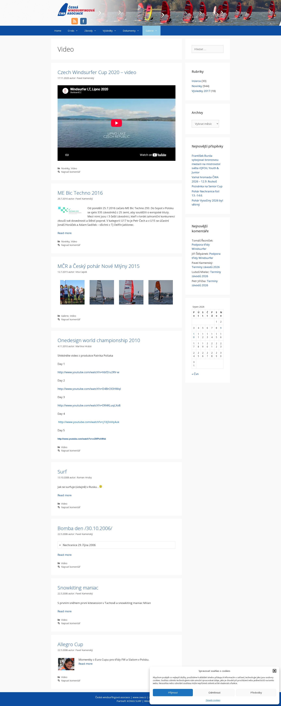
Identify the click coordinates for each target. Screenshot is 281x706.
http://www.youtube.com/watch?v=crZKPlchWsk (82, 439)
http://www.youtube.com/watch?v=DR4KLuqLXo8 (89, 405)
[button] (274, 670)
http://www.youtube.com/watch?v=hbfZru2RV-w (88, 372)
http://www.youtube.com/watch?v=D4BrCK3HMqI (89, 389)
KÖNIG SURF (134, 701)
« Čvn (195, 374)
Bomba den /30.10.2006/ (85, 528)
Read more (65, 233)
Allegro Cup (70, 644)
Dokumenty (129, 30)
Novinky (65, 168)
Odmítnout (214, 692)
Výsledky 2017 (201, 91)
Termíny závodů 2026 (206, 267)
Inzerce (196, 81)
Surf (62, 471)
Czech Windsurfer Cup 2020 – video (97, 72)
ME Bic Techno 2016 (80, 192)
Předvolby (256, 692)
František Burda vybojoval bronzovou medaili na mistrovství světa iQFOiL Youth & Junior (206, 164)
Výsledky (108, 30)
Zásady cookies (213, 700)
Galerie (150, 30)
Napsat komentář (70, 171)
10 (193, 335)
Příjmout (173, 692)
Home (57, 30)
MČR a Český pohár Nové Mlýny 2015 (99, 266)
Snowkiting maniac (78, 587)
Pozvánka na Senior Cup (207, 186)
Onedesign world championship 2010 (99, 340)
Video (74, 168)
